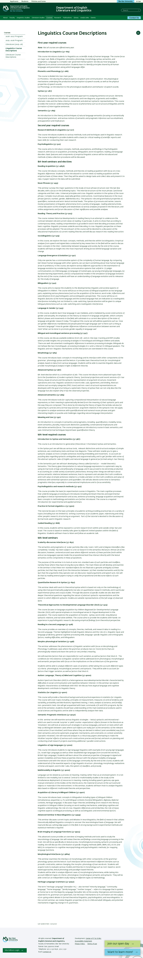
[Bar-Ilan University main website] (10, 942)
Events (93, 18)
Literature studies (38, 18)
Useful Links (84, 18)
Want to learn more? (120, 952)
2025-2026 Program (14, 40)
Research (57, 18)
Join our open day (118, 943)
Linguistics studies (23, 18)
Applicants (14, 1)
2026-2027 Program (14, 36)
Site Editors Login (12, 950)
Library (76, 18)
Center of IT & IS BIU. (93, 938)
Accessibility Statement (83, 941)
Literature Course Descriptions (13, 56)
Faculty (12, 18)
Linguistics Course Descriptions (14, 50)
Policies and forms (39, 1)
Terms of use (92, 944)
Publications (67, 18)
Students (24, 1)
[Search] (138, 10)
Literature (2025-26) (14, 44)
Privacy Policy (80, 944)
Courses (49, 18)
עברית (138, 1)
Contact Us (134, 17)
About (5, 18)
